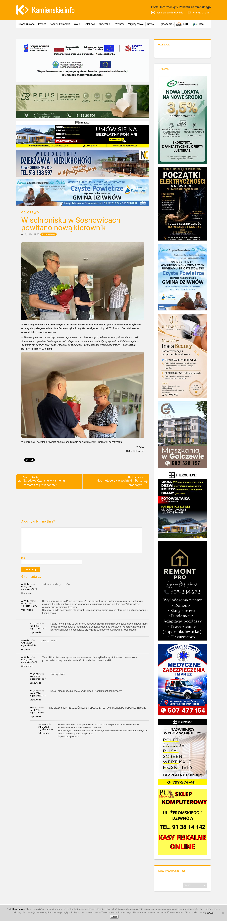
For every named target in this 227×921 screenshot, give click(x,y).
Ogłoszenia (165, 24)
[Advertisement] (82, 505)
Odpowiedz (27, 593)
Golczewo (90, 24)
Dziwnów (119, 24)
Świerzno (104, 24)
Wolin (77, 24)
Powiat (42, 24)
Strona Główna (26, 24)
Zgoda (114, 917)
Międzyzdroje (136, 24)
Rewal (150, 24)
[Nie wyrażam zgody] (223, 913)
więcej (210, 912)
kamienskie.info (21, 909)
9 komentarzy (48, 234)
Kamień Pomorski (60, 24)
